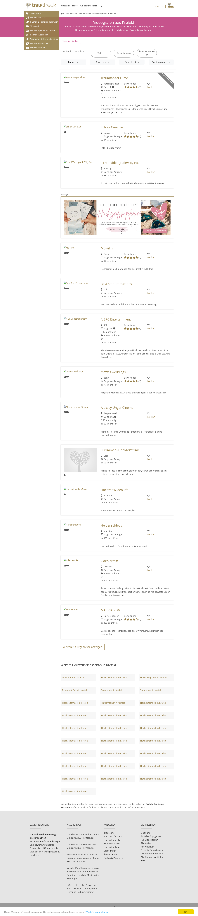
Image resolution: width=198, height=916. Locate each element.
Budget (72, 62)
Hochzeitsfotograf (113, 836)
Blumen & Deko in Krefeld (75, 690)
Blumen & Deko (112, 843)
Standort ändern (70, 41)
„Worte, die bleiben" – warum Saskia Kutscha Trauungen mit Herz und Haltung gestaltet (82, 888)
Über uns (145, 832)
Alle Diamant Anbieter (152, 857)
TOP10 (75, 6)
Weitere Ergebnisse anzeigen (82, 647)
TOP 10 (144, 860)
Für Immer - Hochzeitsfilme (120, 450)
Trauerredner (111, 854)
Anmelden (159, 6)
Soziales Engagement (151, 836)
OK (185, 911)
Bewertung (101, 62)
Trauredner (109, 832)
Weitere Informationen (97, 911)
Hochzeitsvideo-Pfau (115, 490)
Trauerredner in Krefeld (113, 702)
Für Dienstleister (149, 839)
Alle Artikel (146, 843)
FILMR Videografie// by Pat (120, 163)
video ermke (110, 561)
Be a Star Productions (116, 284)
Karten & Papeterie (113, 857)
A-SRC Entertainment (116, 319)
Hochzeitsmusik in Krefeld (114, 677)
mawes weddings (113, 372)
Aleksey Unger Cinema (117, 408)
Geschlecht (131, 62)
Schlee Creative (112, 127)
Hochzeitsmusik (112, 840)
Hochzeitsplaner (112, 847)
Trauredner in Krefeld (73, 677)
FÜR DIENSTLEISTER (88, 6)
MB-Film (107, 248)
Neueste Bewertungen (152, 850)
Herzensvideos (111, 525)
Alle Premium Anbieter (152, 853)
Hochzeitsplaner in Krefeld (153, 677)
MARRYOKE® (110, 610)
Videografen (110, 850)
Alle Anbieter (147, 846)
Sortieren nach (160, 62)
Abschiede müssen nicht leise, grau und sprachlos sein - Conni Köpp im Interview (83, 858)
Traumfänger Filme (114, 78)
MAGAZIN (65, 5)
